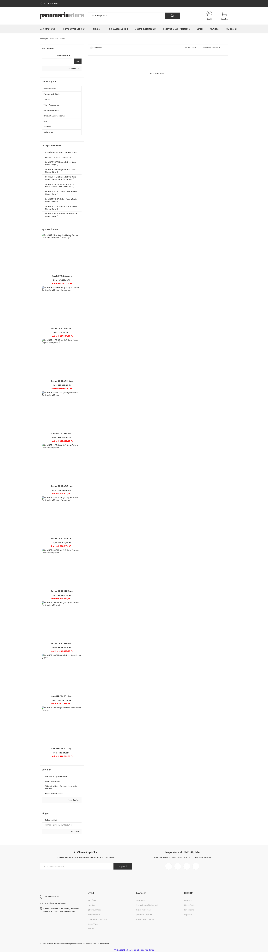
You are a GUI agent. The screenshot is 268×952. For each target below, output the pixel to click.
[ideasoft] (119, 950)
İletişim (91, 929)
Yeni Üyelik (92, 900)
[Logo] (62, 15)
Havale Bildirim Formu (97, 919)
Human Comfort (57, 39)
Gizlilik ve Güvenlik (143, 910)
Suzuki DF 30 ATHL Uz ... (62, 328)
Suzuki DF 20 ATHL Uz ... (62, 381)
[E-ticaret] (133, 950)
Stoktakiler (98, 48)
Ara (77, 61)
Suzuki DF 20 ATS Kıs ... (61, 433)
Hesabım (188, 900)
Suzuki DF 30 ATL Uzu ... (61, 538)
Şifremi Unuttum (94, 910)
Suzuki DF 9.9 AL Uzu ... (62, 276)
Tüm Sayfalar (74, 800)
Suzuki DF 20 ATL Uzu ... (61, 486)
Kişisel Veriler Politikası (145, 919)
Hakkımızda (141, 900)
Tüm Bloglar (74, 831)
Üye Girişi (91, 905)
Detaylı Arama (74, 68)
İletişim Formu (94, 914)
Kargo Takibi (93, 924)
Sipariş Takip (189, 905)
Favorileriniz (189, 910)
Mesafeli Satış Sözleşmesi (147, 905)
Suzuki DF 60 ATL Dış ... (61, 696)
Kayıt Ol (123, 866)
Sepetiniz (188, 914)
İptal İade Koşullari (144, 914)
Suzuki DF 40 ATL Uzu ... (62, 591)
